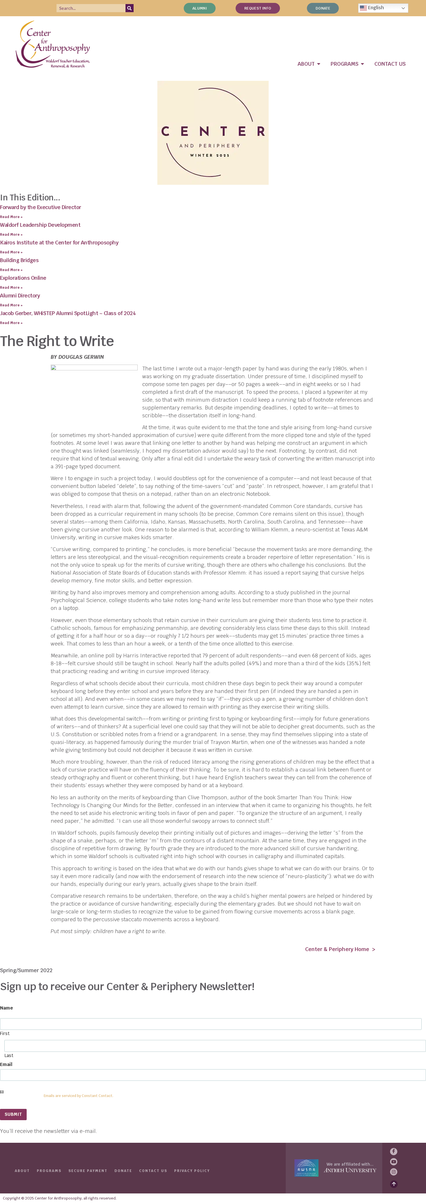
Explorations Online (23, 278)
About (22, 1171)
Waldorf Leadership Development (40, 225)
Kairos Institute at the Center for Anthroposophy (59, 242)
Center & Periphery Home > (340, 949)
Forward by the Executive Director (40, 207)
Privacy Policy (192, 1171)
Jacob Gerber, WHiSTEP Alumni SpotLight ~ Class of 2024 (68, 313)
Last (8, 1055)
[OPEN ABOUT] (318, 64)
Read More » (11, 217)
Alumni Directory (20, 295)
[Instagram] (393, 1171)
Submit (13, 1114)
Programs (49, 1171)
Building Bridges (19, 260)
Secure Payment (88, 1171)
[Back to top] (394, 1184)
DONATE (123, 1171)
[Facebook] (393, 1151)
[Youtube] (393, 1161)
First (5, 1033)
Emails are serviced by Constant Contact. (78, 1096)
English (375, 8)
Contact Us (153, 1171)
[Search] (129, 8)
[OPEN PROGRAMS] (362, 64)
